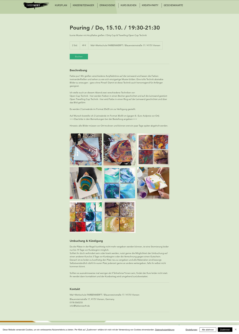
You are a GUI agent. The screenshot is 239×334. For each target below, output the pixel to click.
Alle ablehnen (208, 329)
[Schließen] (235, 329)
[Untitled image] (86, 149)
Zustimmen (225, 329)
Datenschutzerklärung (164, 329)
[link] (79, 56)
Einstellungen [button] (191, 329)
